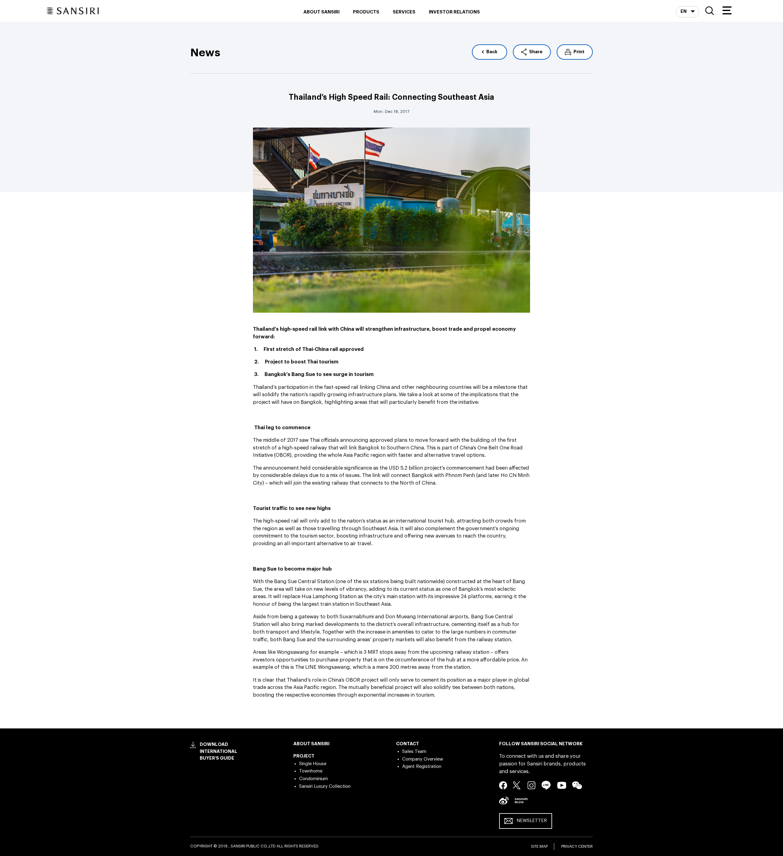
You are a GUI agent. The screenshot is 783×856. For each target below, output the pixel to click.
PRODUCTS (366, 12)
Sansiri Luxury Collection (325, 786)
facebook (503, 785)
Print (578, 52)
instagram (532, 785)
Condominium (313, 778)
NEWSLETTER (532, 820)
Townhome (310, 771)
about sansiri (321, 12)
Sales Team (414, 751)
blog (521, 800)
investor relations (454, 12)
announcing (354, 440)
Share (536, 52)
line (546, 785)
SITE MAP (539, 846)
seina (504, 800)
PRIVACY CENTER (577, 846)
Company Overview (422, 759)
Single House (312, 763)
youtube (561, 785)
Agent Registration (421, 766)
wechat (577, 785)
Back (491, 52)
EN (684, 11)
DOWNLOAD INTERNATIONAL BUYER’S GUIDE (218, 751)
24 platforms (476, 596)
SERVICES (404, 12)
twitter (517, 785)
